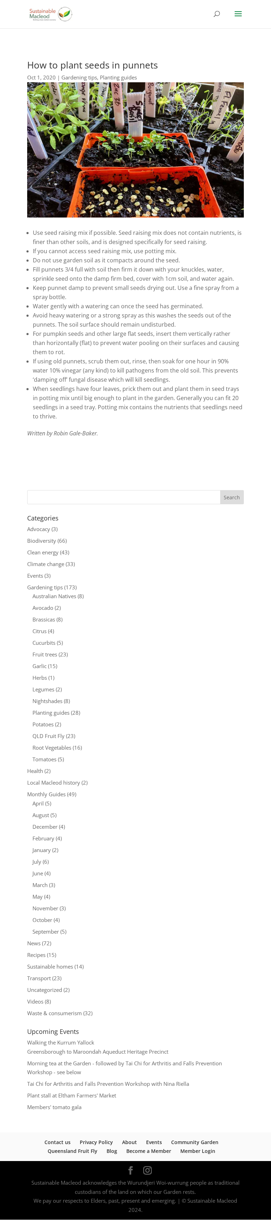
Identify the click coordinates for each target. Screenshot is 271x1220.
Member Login (197, 1151)
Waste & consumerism (54, 1013)
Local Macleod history (53, 782)
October (42, 919)
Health (35, 770)
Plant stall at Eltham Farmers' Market (71, 1095)
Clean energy (43, 552)
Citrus (39, 631)
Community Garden (194, 1142)
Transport (39, 978)
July (36, 861)
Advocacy (38, 528)
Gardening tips (79, 77)
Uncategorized (44, 989)
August (40, 815)
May (37, 896)
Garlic (39, 665)
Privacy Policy (96, 1142)
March (40, 884)
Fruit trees (44, 654)
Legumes (43, 689)
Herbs (39, 677)
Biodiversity (41, 540)
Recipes (36, 954)
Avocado (42, 607)
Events (35, 575)
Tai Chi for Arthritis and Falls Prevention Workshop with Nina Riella (108, 1083)
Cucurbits (43, 642)
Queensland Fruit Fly (72, 1151)
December (45, 826)
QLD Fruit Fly (48, 735)
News (34, 943)
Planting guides (118, 77)
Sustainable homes (50, 966)
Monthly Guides (46, 794)
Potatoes (43, 724)
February (43, 838)
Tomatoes (44, 759)
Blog (112, 1151)
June (37, 873)
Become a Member (148, 1151)
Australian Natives (54, 596)
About (129, 1142)
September (45, 931)
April (38, 803)
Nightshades (47, 700)
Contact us (57, 1142)
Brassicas (43, 619)
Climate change (45, 563)
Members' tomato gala (54, 1107)
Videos (35, 1001)
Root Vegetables (51, 747)
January (41, 849)
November (45, 908)
